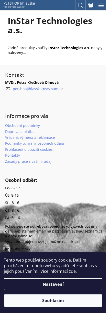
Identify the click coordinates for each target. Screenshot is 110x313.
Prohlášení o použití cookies (29, 149)
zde (72, 271)
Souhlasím (53, 300)
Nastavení (53, 284)
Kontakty (12, 155)
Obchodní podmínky (22, 125)
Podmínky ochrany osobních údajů (34, 143)
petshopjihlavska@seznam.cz (38, 88)
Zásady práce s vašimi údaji (28, 161)
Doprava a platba (20, 131)
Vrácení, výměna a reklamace (30, 137)
